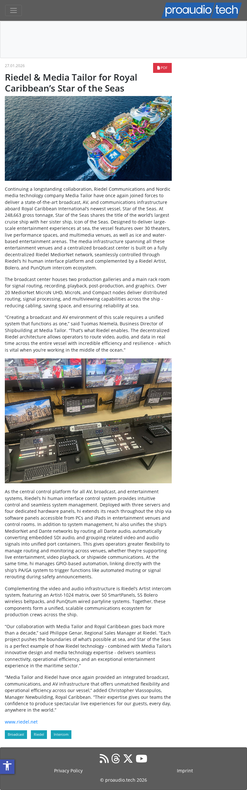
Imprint (185, 771)
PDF (164, 67)
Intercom (61, 734)
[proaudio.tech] (201, 10)
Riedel (39, 734)
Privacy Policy (68, 771)
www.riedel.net (21, 722)
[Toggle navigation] (13, 10)
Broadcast (16, 734)
